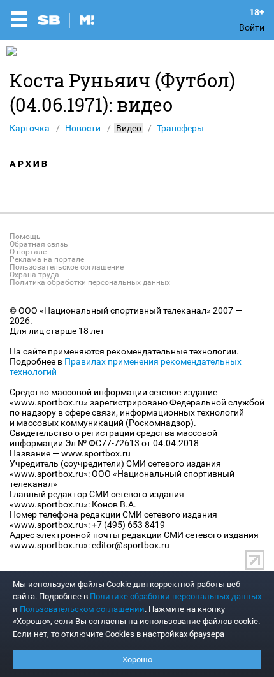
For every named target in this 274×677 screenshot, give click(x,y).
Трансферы (180, 128)
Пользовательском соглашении (82, 609)
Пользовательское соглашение (67, 267)
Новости (83, 128)
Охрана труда (34, 275)
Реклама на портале (47, 259)
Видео (128, 128)
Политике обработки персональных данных (175, 596)
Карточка (30, 128)
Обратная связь (39, 244)
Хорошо (137, 659)
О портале (28, 252)
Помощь (25, 236)
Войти (251, 27)
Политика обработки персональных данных (90, 282)
